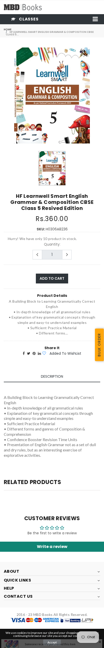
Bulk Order (99, 344)
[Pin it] (34, 353)
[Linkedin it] (39, 353)
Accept (52, 642)
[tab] (52, 376)
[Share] (24, 353)
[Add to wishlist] (44, 353)
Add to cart (52, 278)
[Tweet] (28, 353)
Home (7, 29)
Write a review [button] (52, 546)
